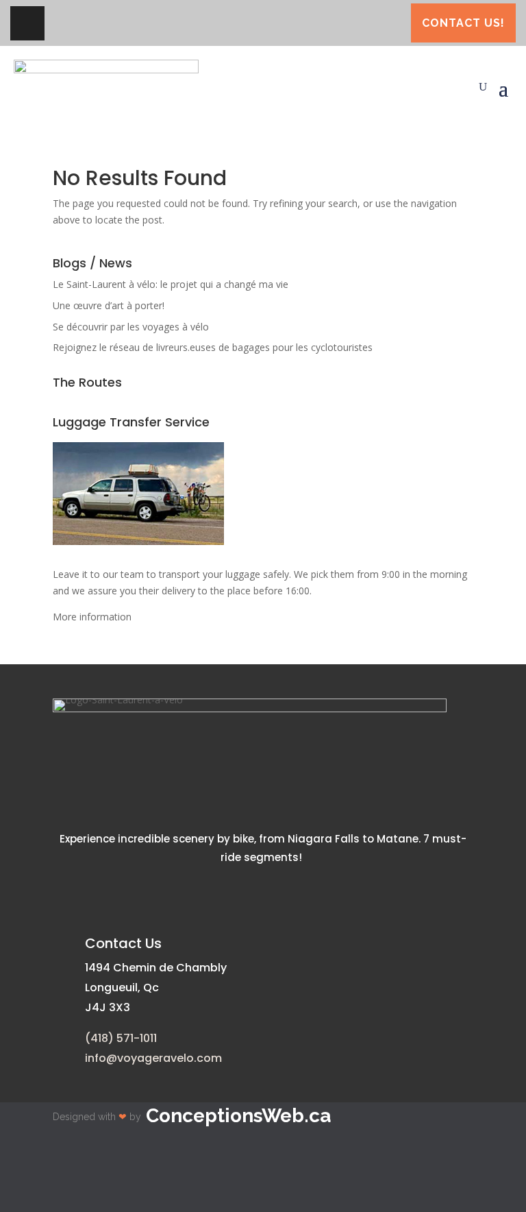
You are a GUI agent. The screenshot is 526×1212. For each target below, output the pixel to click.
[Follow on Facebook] (27, 23)
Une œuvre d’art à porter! (108, 305)
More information (92, 616)
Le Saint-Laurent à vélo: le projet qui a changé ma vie (170, 284)
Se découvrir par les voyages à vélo (131, 326)
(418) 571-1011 (121, 1038)
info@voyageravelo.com (153, 1058)
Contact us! (463, 22)
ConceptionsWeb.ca (238, 1115)
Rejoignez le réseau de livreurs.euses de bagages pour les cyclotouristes (213, 347)
